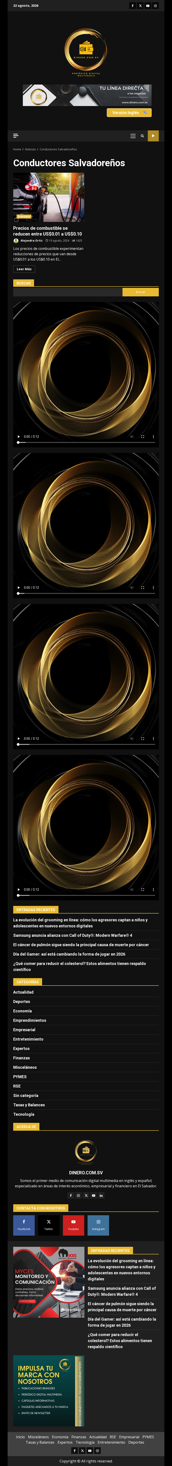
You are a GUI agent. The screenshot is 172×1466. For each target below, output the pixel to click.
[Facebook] (70, 1195)
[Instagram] (78, 1195)
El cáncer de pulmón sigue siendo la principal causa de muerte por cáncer (81, 944)
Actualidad (23, 992)
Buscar (24, 283)
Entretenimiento (28, 1039)
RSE (17, 1086)
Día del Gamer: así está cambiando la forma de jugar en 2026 (69, 954)
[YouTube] (93, 1195)
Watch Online (153, 135)
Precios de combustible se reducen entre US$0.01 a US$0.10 (48, 197)
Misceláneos (25, 1067)
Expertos (21, 1048)
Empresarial (24, 1029)
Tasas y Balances (29, 1105)
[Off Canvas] (16, 136)
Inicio (20, 1436)
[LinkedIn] (101, 1195)
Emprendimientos (29, 1020)
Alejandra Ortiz (31, 240)
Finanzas (21, 1058)
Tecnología (23, 1114)
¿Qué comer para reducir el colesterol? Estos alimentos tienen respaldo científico (120, 1340)
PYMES (20, 1076)
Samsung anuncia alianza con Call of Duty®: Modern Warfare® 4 (72, 935)
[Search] (142, 136)
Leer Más (24, 269)
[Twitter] (86, 1195)
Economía (24, 216)
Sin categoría (25, 1095)
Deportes (21, 1001)
